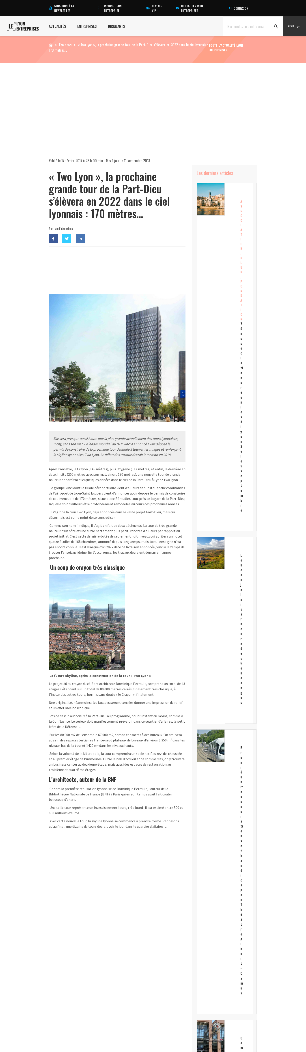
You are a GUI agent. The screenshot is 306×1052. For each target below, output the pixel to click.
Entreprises (87, 26)
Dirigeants (116, 26)
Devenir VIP (157, 8)
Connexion (241, 8)
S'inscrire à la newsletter (64, 8)
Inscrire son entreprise (113, 8)
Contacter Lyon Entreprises (192, 8)
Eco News (65, 45)
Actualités (57, 26)
